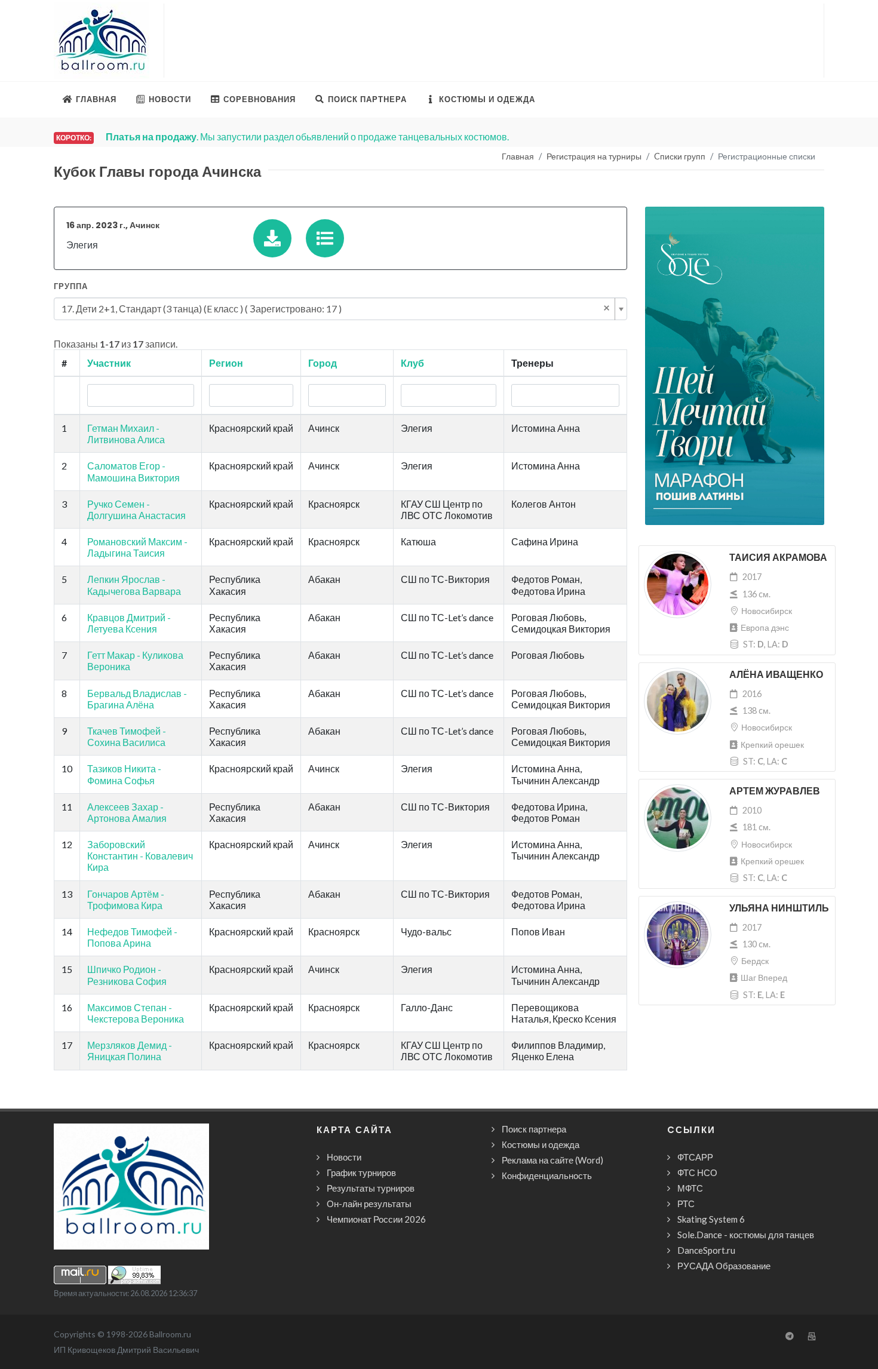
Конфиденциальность (547, 1175)
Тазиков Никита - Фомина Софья (124, 774)
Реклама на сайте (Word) (552, 1160)
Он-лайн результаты (369, 1203)
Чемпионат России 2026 (376, 1219)
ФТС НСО (697, 1172)
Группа (71, 286)
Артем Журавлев (774, 791)
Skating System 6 (711, 1219)
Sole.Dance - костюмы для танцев (745, 1234)
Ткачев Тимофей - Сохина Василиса (126, 736)
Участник (109, 363)
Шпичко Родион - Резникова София (127, 974)
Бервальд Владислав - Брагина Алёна (137, 698)
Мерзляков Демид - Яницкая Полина (129, 1050)
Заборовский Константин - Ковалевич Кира (140, 856)
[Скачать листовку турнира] (272, 238)
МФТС (690, 1188)
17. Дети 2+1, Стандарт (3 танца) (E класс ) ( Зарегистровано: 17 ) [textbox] (336, 308)
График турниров (361, 1172)
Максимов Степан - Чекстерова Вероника (135, 1013)
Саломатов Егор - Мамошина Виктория (133, 471)
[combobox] (340, 308)
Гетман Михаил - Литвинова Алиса (126, 433)
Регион (226, 363)
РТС (686, 1203)
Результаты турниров (371, 1188)
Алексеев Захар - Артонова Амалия (127, 812)
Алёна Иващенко (776, 675)
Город (322, 363)
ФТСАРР (695, 1157)
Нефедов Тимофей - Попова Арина (132, 937)
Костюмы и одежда (540, 1144)
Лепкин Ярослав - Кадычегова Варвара (134, 584)
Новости (344, 1157)
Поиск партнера (534, 1129)
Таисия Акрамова (778, 557)
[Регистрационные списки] (325, 238)
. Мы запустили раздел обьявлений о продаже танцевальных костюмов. (307, 136)
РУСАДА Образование (723, 1265)
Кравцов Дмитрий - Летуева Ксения (129, 623)
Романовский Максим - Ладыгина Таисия (137, 547)
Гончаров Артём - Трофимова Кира (125, 899)
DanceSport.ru (706, 1250)
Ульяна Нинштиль (779, 908)
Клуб (412, 363)
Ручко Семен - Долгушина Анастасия (136, 509)
